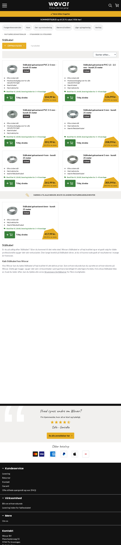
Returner (6, 478)
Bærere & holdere (63, 27)
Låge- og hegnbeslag (82, 27)
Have (28, 27)
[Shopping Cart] (117, 5)
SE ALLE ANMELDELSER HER (59, 435)
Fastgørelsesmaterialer (12, 27)
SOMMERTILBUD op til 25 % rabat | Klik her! (61, 19)
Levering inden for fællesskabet (16, 507)
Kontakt (6, 482)
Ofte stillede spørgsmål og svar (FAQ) (19, 490)
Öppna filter (15, 45)
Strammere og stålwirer (40, 34)
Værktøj (98, 27)
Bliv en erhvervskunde (12, 503)
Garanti (5, 486)
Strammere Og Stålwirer (55, 272)
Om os (5, 521)
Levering (6, 473)
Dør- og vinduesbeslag (43, 27)
